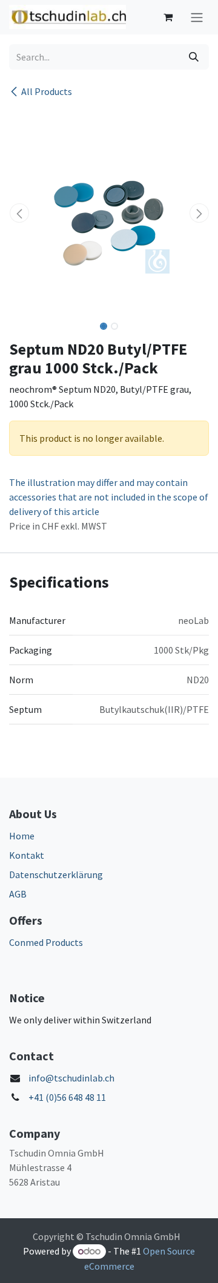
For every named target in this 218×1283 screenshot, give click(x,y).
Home (22, 836)
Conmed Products (46, 942)
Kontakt (26, 855)
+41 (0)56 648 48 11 (67, 1097)
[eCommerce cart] (168, 17)
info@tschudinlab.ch (71, 1078)
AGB (18, 894)
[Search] (194, 57)
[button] (19, 213)
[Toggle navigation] (197, 17)
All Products (46, 91)
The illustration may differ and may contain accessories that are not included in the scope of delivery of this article (108, 496)
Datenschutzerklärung (56, 874)
